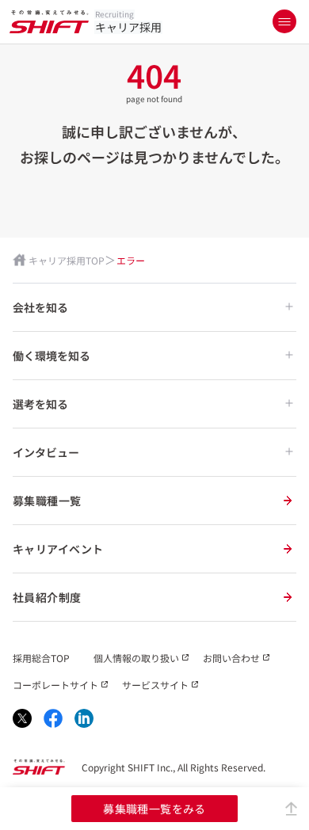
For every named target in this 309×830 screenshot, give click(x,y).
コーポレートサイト (55, 684)
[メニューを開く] (284, 21)
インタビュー (46, 452)
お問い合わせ (231, 657)
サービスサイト (155, 684)
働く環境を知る (51, 356)
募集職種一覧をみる (154, 809)
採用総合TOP (41, 657)
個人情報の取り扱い (136, 657)
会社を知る (40, 307)
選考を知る (40, 404)
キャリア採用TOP (67, 260)
